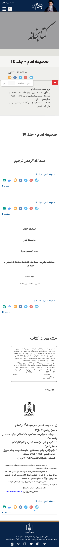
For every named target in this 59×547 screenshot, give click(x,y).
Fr (16, 3)
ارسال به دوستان (10, 77)
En (13, 3)
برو (4, 83)
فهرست (55, 82)
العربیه (8, 3)
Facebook (15, 77)
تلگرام (31, 77)
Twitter (20, 77)
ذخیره (5, 180)
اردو (3, 3)
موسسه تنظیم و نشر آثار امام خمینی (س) (30, 539)
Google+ (26, 77)
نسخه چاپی (10, 180)
